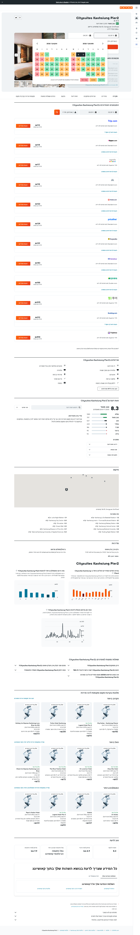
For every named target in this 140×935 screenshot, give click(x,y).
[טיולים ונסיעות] (136, 38)
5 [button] (73, 54)
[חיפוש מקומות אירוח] (136, 18)
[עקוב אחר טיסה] (136, 33)
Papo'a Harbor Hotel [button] (33, 812)
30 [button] (88, 74)
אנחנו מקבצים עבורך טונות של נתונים (104, 916)
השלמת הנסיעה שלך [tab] (109, 876)
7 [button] (51, 59)
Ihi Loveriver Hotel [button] (86, 769)
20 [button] (103, 69)
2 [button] (88, 54)
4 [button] (78, 54)
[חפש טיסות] (136, 14)
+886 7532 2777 (113, 29)
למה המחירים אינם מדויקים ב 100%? (104, 920)
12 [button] (73, 59)
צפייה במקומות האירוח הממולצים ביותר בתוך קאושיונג (32, 788)
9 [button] (88, 59)
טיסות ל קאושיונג (109, 888)
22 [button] (93, 69)
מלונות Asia (100, 930)
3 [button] (83, 54)
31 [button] (37, 74)
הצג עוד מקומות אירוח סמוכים (24, 698)
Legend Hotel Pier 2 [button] (85, 725)
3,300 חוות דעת (101, 24)
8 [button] (93, 59)
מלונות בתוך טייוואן (90, 930)
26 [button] (73, 69)
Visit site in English (62, 2)
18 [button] (78, 64)
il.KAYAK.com (115, 930)
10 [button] (83, 59)
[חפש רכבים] (136, 22)
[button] (2, 2)
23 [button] (88, 69)
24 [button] (83, 69)
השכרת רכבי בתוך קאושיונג (74, 888)
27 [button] (103, 74)
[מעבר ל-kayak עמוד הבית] (126, 7)
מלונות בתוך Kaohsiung (76, 930)
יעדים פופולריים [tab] (94, 876)
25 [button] (78, 69)
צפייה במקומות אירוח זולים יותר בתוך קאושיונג (29, 742)
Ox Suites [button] (115, 814)
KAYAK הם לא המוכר (110, 912)
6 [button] (102, 59)
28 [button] (98, 74)
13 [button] (103, 64)
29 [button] (93, 74)
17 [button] (83, 64)
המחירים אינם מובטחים (77, 906)
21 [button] (98, 69)
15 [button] (93, 64)
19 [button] (73, 64)
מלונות (107, 930)
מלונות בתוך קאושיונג (43, 888)
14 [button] (98, 64)
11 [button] (78, 59)
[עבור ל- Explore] (136, 28)
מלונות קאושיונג (64, 930)
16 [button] (88, 64)
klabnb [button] (89, 812)
